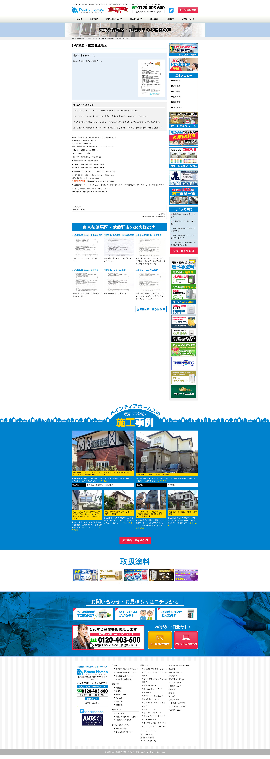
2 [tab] (119, 583)
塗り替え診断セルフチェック (127, 669)
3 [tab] (122, 583)
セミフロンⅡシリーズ (152, 712)
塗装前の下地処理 (147, 737)
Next (200, 575)
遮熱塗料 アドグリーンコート (155, 669)
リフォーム (177, 107)
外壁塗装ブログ (175, 686)
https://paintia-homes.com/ (81, 143)
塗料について (145, 665)
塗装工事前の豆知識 (176, 679)
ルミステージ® (150, 709)
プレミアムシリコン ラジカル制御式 (154, 680)
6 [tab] (132, 583)
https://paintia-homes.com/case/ (92, 164)
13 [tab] (154, 583)
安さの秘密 (120, 713)
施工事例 (154, 19)
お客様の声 (173, 676)
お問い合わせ (188, 19)
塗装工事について (114, 19)
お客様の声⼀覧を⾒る (150, 309)
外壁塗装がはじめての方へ (126, 672)
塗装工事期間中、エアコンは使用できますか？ (183, 236)
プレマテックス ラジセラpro (155, 726)
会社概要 (170, 19)
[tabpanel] (84, 575)
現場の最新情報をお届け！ (94, 711)
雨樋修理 (119, 704)
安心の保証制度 (122, 728)
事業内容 (115, 684)
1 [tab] (116, 583)
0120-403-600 (93, 150)
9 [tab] (141, 583)
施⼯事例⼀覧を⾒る (133, 540)
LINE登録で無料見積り (177, 703)
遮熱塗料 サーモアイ (152, 699)
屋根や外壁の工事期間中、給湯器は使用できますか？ (183, 243)
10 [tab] (144, 583)
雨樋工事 (176, 91)
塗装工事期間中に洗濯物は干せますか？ (183, 229)
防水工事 (176, 96)
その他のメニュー (175, 710)
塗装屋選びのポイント (124, 676)
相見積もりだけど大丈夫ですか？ (183, 215)
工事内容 (94, 19)
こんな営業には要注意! (177, 706)
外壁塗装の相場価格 (123, 720)
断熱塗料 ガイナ (150, 685)
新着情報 (172, 693)
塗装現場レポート (175, 672)
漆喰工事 (176, 102)
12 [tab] (151, 583)
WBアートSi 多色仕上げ (153, 696)
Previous (70, 575)
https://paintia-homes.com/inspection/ (100, 181)
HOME (79, 19)
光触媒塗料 (148, 692)
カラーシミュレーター (149, 731)
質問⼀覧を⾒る (182, 251)
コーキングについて (148, 741)
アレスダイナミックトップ (154, 716)
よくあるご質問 (175, 682)
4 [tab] (125, 583)
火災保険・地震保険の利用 (179, 665)
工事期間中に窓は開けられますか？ (183, 222)
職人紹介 (172, 696)
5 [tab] (129, 583)
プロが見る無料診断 (123, 679)
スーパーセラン (150, 719)
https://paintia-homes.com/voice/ (92, 167)
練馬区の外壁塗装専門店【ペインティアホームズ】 (126, 752)
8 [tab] (138, 583)
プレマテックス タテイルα (155, 723)
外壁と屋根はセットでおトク (127, 716)
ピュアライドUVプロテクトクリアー (153, 704)
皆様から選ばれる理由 (121, 725)
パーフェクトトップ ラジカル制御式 (154, 674)
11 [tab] (148, 583)
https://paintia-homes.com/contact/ (94, 192)
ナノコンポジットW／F (153, 689)
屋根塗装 (176, 86)
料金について (136, 19)
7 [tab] (135, 583)
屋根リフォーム (122, 694)
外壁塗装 (176, 80)
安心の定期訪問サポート (125, 732)
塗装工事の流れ (146, 734)
